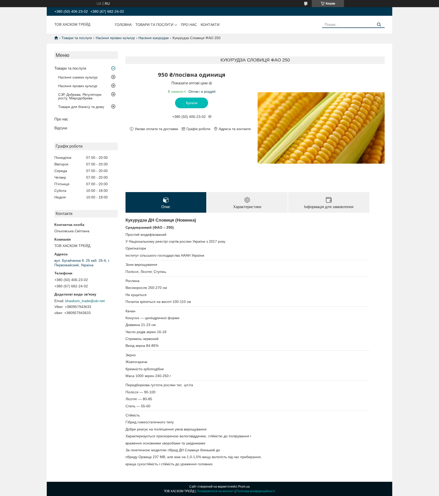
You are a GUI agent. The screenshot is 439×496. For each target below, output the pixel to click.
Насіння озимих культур (78, 77)
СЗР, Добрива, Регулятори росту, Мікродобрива (79, 96)
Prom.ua (244, 486)
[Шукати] (379, 25)
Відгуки (60, 128)
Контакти (210, 25)
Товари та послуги (154, 25)
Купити (191, 103)
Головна (123, 25)
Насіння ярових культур (115, 38)
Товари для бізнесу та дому (81, 107)
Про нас (189, 25)
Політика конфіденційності (255, 491)
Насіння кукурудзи (153, 38)
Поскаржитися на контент (215, 491)
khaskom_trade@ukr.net (85, 301)
